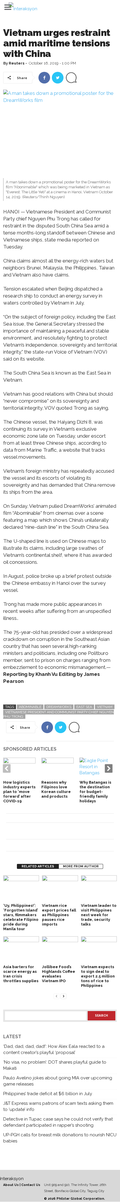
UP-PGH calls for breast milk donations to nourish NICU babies (60, 1138)
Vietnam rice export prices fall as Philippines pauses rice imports (59, 914)
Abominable (30, 707)
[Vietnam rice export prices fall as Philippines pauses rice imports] (60, 888)
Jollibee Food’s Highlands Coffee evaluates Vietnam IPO (58, 974)
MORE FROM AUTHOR (81, 866)
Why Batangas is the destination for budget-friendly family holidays (95, 791)
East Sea (84, 707)
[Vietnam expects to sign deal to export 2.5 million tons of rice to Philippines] (99, 949)
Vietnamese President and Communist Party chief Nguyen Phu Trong (58, 714)
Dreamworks (58, 707)
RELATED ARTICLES (38, 866)
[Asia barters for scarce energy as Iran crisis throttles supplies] (21, 949)
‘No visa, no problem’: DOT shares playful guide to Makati (54, 1065)
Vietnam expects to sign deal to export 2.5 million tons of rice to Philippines (98, 976)
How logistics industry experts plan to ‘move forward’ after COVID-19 (19, 791)
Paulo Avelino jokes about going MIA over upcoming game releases (57, 1081)
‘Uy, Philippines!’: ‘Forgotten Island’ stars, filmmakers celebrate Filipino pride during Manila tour (20, 917)
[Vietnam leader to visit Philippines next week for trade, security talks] (99, 888)
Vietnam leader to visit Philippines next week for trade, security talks (99, 914)
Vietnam (104, 707)
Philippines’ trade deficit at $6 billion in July (47, 1093)
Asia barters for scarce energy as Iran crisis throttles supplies (20, 974)
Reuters (16, 63)
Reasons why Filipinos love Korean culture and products (56, 789)
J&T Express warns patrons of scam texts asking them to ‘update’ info (58, 1106)
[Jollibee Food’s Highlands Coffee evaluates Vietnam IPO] (60, 949)
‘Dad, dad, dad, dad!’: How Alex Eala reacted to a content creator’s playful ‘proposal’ (54, 1049)
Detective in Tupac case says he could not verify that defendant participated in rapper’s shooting (58, 1122)
